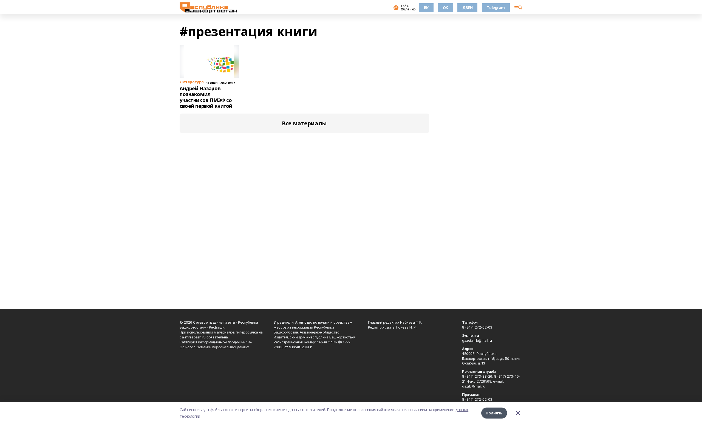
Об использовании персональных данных (214, 347)
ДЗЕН (467, 7)
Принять (494, 412)
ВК (426, 7)
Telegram (496, 7)
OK (445, 7)
